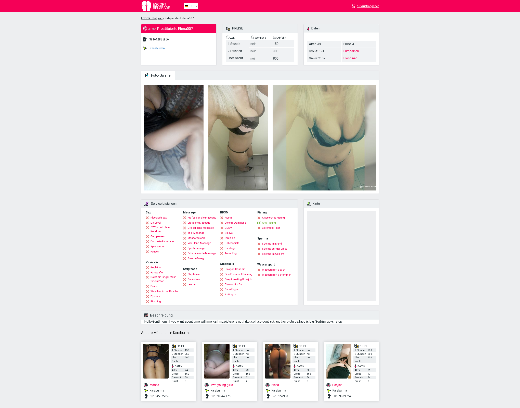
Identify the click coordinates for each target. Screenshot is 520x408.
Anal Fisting (269, 222)
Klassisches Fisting (273, 217)
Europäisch (351, 51)
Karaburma (157, 48)
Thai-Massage (196, 232)
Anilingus (230, 294)
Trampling (231, 253)
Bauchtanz (194, 279)
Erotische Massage (199, 222)
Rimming (156, 301)
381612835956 (159, 39)
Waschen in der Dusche (164, 291)
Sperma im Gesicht (273, 253)
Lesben (192, 284)
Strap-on (230, 237)
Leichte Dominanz (235, 222)
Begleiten (156, 267)
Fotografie (157, 272)
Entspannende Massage (202, 253)
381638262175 (220, 396)
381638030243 (342, 396)
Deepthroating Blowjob (238, 279)
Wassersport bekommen (276, 274)
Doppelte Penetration (163, 241)
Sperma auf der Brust (274, 248)
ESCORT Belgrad (151, 18)
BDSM (228, 227)
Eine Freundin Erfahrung (238, 274)
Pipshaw (155, 296)
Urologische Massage (201, 227)
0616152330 (280, 396)
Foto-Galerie (160, 75)
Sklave (229, 232)
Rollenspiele (232, 243)
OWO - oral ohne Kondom (160, 229)
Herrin (228, 217)
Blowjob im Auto (234, 284)
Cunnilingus (231, 289)
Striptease (194, 274)
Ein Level (156, 222)
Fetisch (155, 251)
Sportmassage (196, 248)
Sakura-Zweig (196, 258)
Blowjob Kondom (235, 269)
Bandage (230, 248)
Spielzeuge (157, 246)
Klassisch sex (159, 217)
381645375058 (159, 396)
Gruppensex (158, 236)
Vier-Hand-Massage (199, 243)
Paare (154, 286)
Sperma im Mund (272, 243)
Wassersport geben (273, 269)
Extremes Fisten (271, 227)
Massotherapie (196, 237)
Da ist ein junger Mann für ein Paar (163, 279)
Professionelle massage (202, 217)
